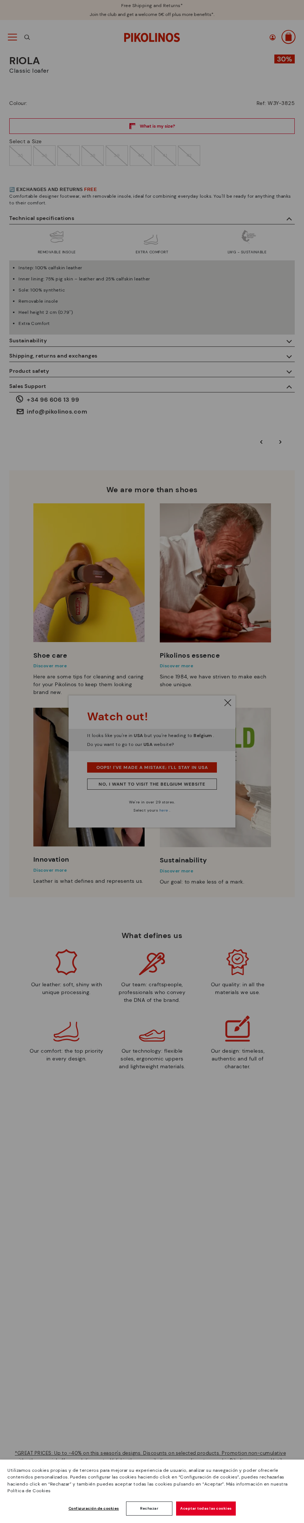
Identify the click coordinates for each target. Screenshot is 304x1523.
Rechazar (149, 1508)
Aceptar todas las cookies (206, 1508)
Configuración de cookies (94, 1508)
